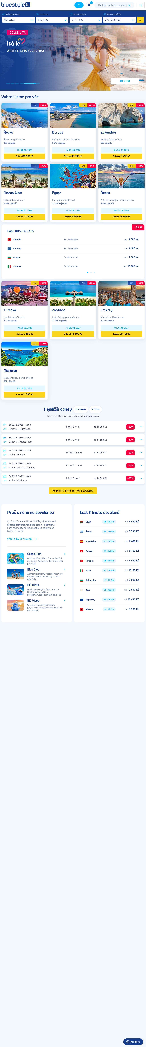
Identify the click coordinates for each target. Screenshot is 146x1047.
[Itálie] (109, 570)
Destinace (44, 14)
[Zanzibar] (73, 293)
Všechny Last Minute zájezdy (73, 490)
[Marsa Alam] (24, 176)
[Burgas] (73, 115)
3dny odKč (73, 156)
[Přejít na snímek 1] (8, 83)
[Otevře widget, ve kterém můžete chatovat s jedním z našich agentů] (133, 1042)
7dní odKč (73, 333)
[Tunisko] (109, 551)
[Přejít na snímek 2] (13, 83)
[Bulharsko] (109, 580)
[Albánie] (109, 609)
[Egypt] (73, 176)
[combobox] (114, 5)
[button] (73, 58)
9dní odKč (24, 216)
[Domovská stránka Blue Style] (15, 5)
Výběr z (19, 538)
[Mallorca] (24, 353)
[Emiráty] (121, 293)
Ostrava (81, 409)
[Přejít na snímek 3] (17, 83)
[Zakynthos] (121, 115)
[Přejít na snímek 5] (26, 83)
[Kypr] (109, 590)
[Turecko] (24, 293)
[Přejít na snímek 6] (34, 83)
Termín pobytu (80, 14)
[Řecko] (24, 115)
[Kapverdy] (109, 599)
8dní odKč (24, 156)
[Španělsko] (109, 541)
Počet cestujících (114, 14)
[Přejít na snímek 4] (22, 83)
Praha (96, 409)
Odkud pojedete (13, 14)
